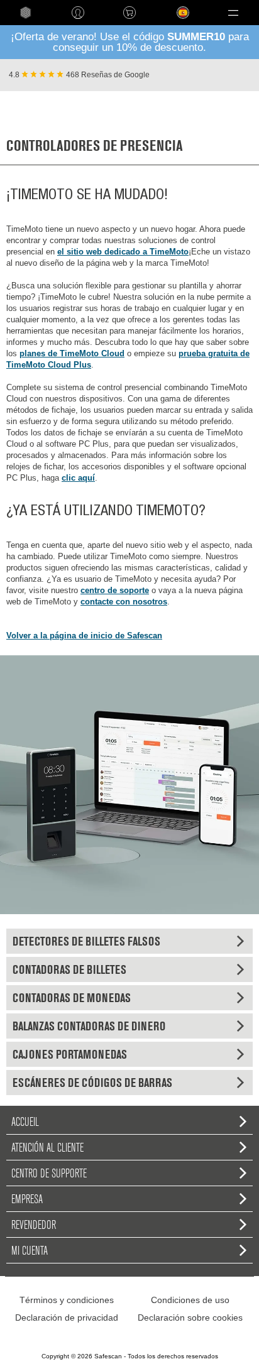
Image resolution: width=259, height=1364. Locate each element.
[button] (233, 12)
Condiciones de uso (190, 1300)
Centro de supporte (49, 1173)
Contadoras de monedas (72, 997)
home (26, 12)
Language (175, 22)
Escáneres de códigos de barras (92, 1082)
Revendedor (33, 1224)
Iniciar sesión (77, 12)
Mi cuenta (29, 1250)
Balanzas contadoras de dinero (89, 1026)
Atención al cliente (47, 1147)
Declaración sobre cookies (190, 1317)
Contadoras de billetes (69, 969)
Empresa (27, 1198)
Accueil (25, 1121)
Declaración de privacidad (66, 1317)
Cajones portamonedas (70, 1054)
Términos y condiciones (66, 1300)
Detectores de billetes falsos (86, 941)
